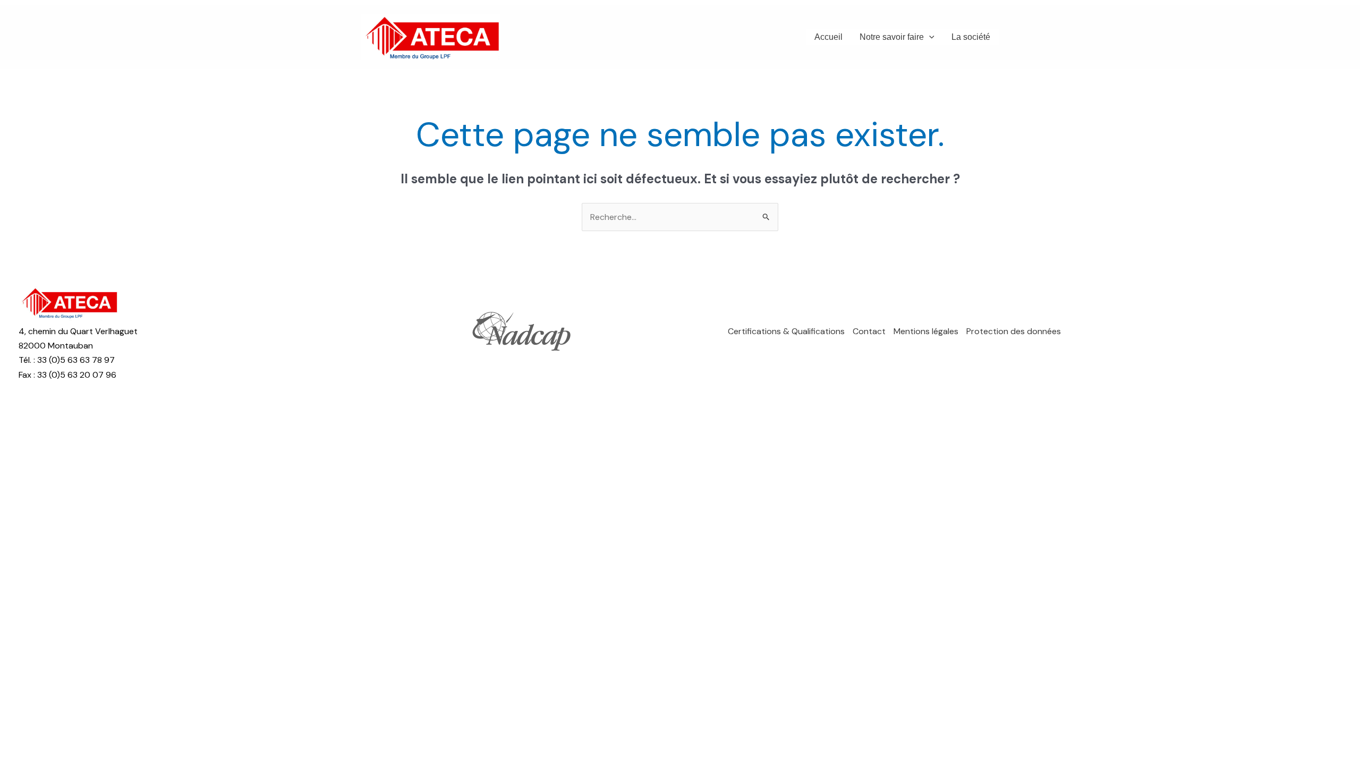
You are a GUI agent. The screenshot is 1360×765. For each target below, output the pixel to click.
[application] (929, 37)
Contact (869, 331)
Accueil (828, 36)
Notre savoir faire (892, 36)
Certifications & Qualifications (786, 331)
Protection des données (1013, 331)
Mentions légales (926, 331)
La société (970, 36)
